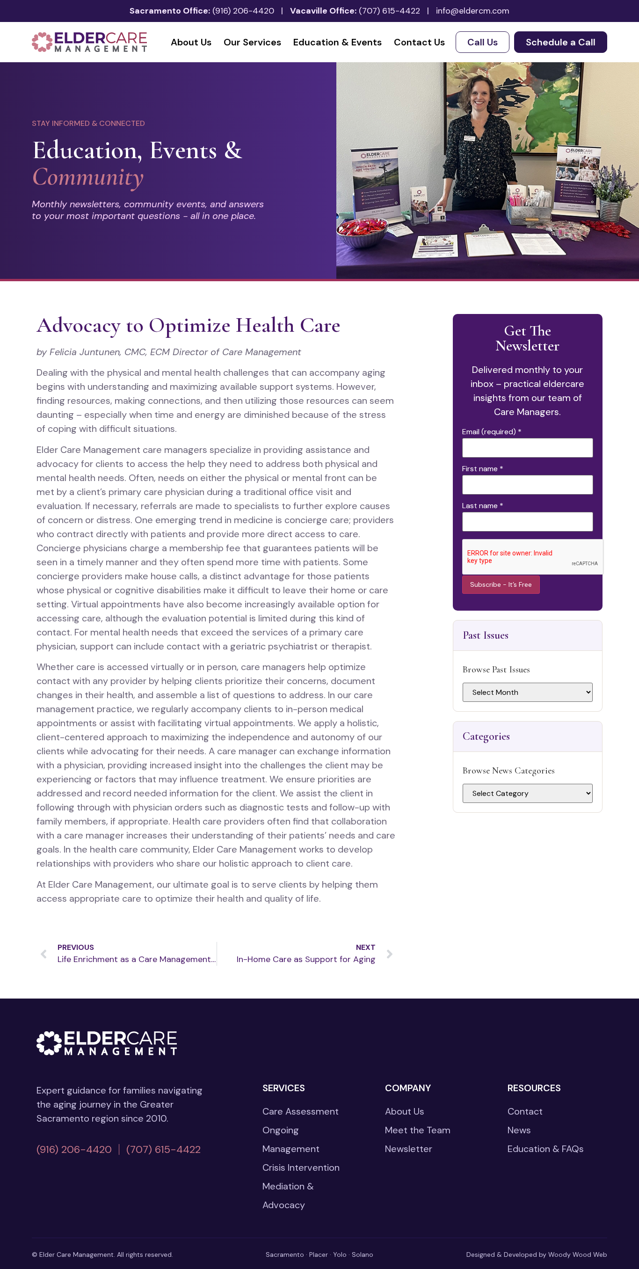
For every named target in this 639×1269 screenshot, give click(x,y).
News (519, 1130)
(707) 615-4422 (389, 10)
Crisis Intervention (301, 1167)
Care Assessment (300, 1111)
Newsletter (408, 1149)
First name (482, 469)
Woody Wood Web (577, 1254)
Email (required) (492, 432)
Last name (482, 506)
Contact (525, 1111)
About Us (191, 42)
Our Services (252, 42)
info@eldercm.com (472, 10)
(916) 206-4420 (243, 10)
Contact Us (419, 42)
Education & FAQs (546, 1149)
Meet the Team (417, 1130)
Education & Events (337, 42)
